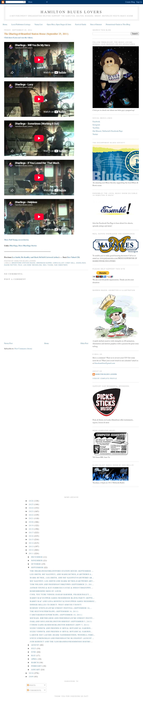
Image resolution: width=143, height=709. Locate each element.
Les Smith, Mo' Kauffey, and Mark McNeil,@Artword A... (61, 574)
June (34, 652)
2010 (31, 673)
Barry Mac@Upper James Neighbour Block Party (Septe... (62, 598)
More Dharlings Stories (27, 245)
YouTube (96, 127)
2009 (31, 676)
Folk (20, 265)
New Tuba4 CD (73, 257)
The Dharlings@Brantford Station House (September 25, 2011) (36, 33)
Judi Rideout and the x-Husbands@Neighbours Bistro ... (61, 641)
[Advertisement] (71, 702)
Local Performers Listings (20, 24)
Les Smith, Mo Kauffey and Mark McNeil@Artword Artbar (35, 257)
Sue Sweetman (60, 265)
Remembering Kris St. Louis (45, 591)
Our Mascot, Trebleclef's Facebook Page (108, 131)
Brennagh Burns (44, 263)
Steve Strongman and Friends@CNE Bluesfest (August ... (62, 638)
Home (5, 24)
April (34, 659)
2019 (31, 525)
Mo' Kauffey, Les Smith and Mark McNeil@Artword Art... (62, 581)
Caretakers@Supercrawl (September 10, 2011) (56, 614)
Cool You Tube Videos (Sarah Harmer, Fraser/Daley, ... (61, 594)
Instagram (96, 124)
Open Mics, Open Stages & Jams (59, 24)
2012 (31, 550)
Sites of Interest (96, 24)
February (36, 666)
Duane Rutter (10, 265)
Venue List (38, 24)
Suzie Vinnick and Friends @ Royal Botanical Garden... (61, 628)
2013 (31, 546)
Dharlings (13, 245)
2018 (31, 529)
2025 (31, 504)
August (35, 645)
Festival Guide (80, 24)
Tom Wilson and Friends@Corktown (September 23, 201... (62, 584)
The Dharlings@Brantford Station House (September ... (61, 571)
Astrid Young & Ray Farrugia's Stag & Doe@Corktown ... (61, 587)
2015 (31, 539)
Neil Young (48, 265)
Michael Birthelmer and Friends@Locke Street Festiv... (62, 618)
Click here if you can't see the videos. (18, 37)
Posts (32, 685)
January (36, 669)
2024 (31, 508)
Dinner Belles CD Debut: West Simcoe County (56, 604)
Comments (35, 690)
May (33, 655)
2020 (31, 522)
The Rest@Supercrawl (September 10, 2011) (54, 611)
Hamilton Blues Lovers (71, 11)
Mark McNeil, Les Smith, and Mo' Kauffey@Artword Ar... (62, 577)
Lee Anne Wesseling (32, 265)
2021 (31, 518)
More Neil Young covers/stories (16, 239)
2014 (31, 543)
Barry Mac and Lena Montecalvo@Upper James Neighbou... (63, 601)
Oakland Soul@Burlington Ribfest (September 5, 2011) (61, 621)
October (36, 564)
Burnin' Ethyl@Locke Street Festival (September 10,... (61, 608)
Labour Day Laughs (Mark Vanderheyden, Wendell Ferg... (62, 635)
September (37, 567)
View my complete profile (105, 378)
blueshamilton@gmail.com (104, 363)
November (37, 560)
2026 (31, 501)
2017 (31, 532)
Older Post (84, 343)
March (35, 662)
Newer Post (8, 343)
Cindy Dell (70, 263)
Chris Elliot (58, 263)
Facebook (96, 121)
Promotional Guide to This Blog (118, 24)
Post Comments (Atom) (23, 348)
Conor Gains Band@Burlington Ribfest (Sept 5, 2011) (59, 625)
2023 (31, 511)
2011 (31, 553)
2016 (31, 536)
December (37, 557)
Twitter (95, 134)
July (34, 648)
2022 (31, 515)
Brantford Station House (23, 263)
